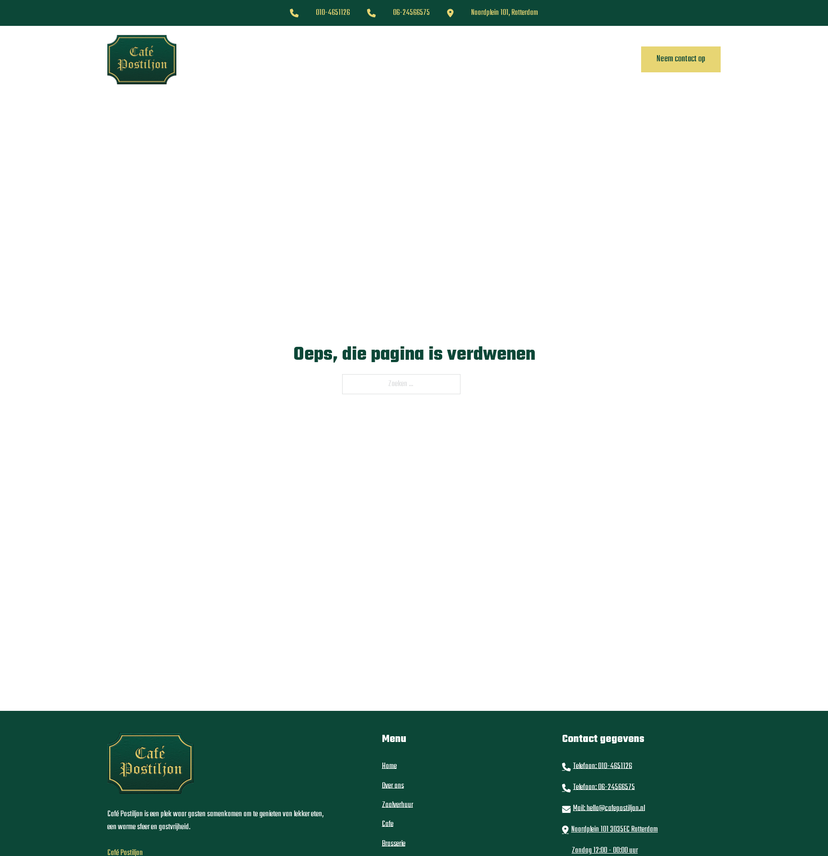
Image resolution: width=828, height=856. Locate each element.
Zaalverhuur (350, 59)
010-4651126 (333, 13)
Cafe (394, 59)
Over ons (300, 59)
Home (262, 59)
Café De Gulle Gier (493, 59)
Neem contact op (680, 59)
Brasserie (432, 59)
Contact (551, 59)
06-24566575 (411, 13)
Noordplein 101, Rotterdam (504, 13)
